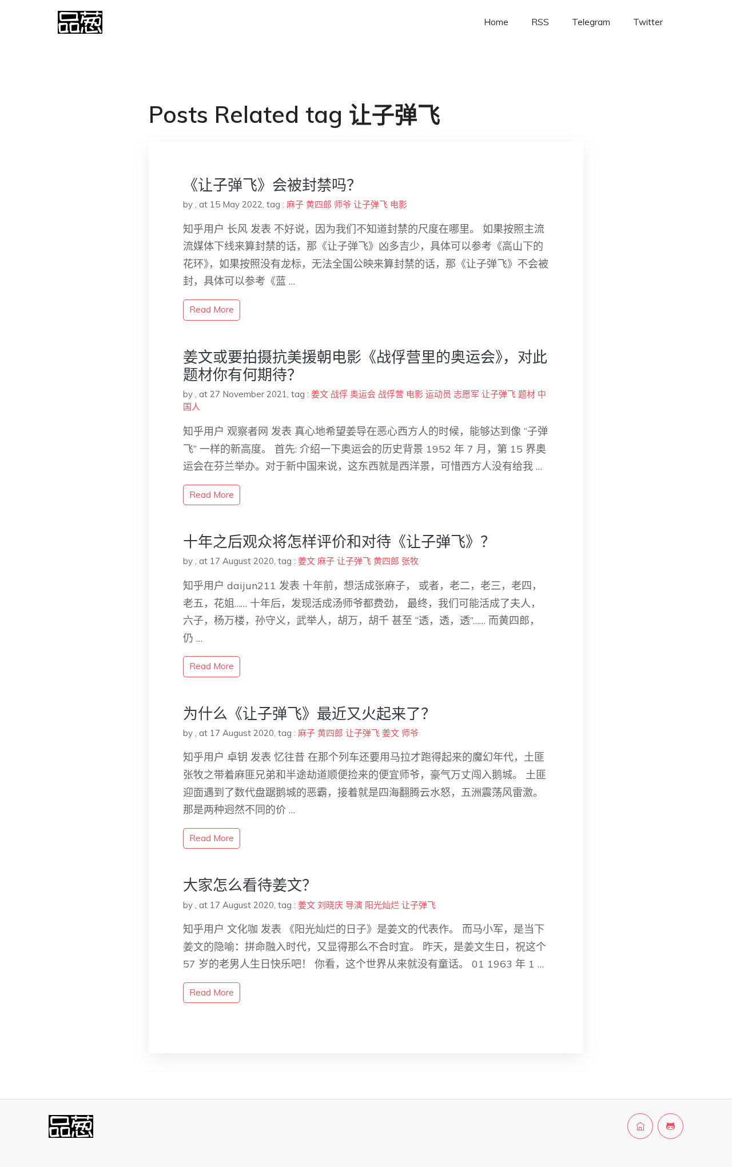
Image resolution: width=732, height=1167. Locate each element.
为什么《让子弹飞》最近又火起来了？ (309, 713)
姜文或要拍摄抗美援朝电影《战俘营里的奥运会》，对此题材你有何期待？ (365, 365)
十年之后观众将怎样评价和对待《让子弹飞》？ (339, 541)
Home (496, 22)
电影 (398, 204)
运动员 (438, 394)
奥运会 (363, 394)
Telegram (591, 22)
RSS (540, 22)
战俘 (339, 394)
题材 (526, 394)
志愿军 (466, 394)
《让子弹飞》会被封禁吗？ (272, 184)
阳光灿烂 (382, 905)
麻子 (295, 204)
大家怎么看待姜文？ (250, 885)
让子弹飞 (370, 204)
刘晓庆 (330, 905)
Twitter (648, 22)
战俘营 (391, 394)
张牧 (410, 560)
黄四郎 (319, 204)
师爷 (342, 204)
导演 (354, 905)
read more (211, 309)
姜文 (319, 394)
